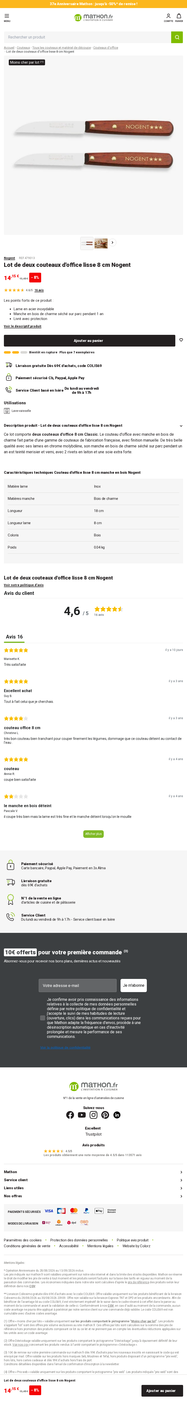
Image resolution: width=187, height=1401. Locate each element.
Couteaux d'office (105, 47)
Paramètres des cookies (22, 1240)
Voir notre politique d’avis (24, 585)
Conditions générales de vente (27, 1246)
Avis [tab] (14, 637)
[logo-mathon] (93, 17)
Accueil (9, 47)
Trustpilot (93, 1134)
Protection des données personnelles (79, 1240)
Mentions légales (100, 1246)
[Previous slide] (74, 242)
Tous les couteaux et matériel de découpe (61, 47)
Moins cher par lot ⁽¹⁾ (27, 62)
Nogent (9, 258)
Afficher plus (93, 834)
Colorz (145, 1246)
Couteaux (23, 47)
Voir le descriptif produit (22, 326)
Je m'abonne (133, 985)
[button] (179, 18)
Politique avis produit (132, 1240)
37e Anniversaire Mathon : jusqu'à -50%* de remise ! (93, 4)
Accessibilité (68, 1246)
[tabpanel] (93, 745)
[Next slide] (112, 242)
